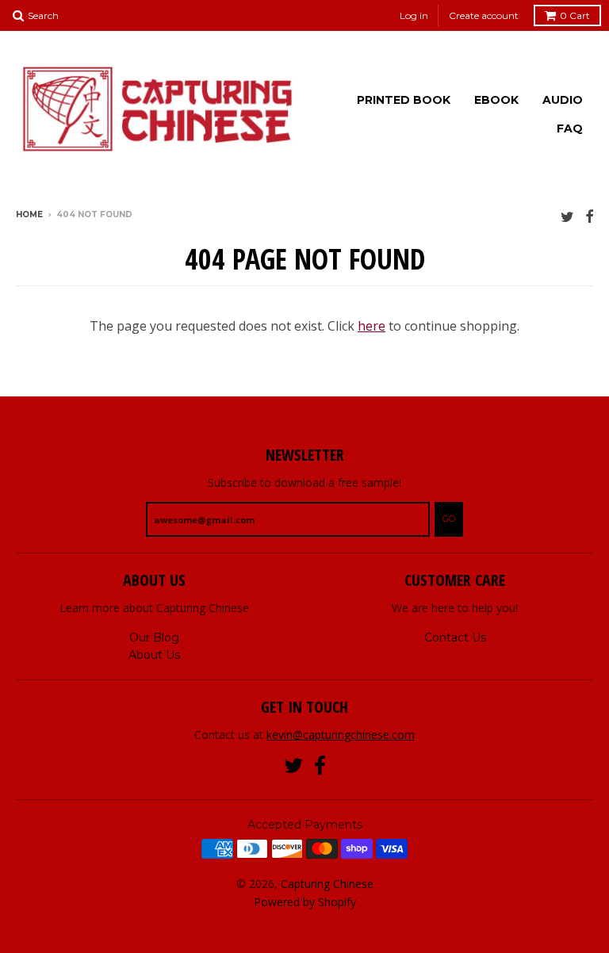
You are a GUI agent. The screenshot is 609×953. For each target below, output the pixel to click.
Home (29, 214)
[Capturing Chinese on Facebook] (589, 216)
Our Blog (154, 637)
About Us (154, 655)
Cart (575, 15)
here (371, 326)
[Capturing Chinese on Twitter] (567, 216)
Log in (414, 15)
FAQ (570, 128)
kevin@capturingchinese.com (340, 734)
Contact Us (455, 637)
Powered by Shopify (305, 901)
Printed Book (403, 100)
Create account (484, 15)
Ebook (496, 100)
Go (448, 518)
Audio (562, 100)
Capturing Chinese (327, 883)
